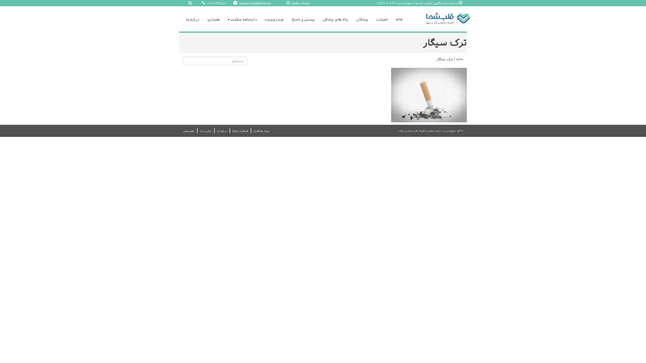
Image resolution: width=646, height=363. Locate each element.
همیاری (213, 19)
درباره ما (192, 19)
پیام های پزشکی (335, 19)
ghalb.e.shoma (300, 3)
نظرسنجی (189, 131)
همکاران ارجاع (240, 131)
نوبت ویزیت (274, 19)
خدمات (382, 19)
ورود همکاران (261, 131)
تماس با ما (206, 131)
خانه (399, 19)
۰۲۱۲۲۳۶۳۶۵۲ (215, 3)
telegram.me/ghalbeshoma (254, 3)
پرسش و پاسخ (303, 19)
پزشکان (362, 19)
